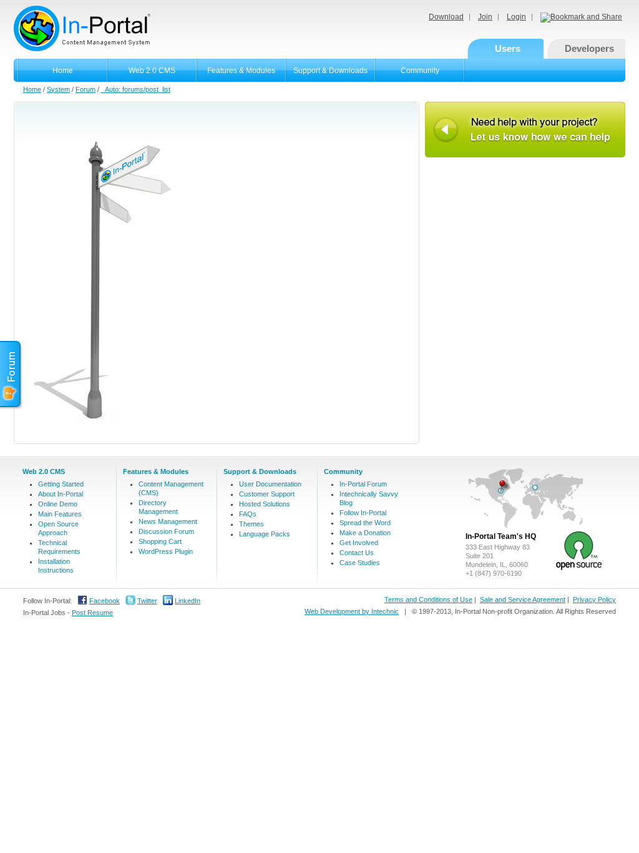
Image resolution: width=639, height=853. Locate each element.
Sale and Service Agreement (522, 599)
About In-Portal (60, 494)
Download (446, 16)
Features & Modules (241, 70)
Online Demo (57, 504)
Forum (85, 89)
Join (485, 16)
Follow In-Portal (362, 512)
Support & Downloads (330, 70)
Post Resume (92, 612)
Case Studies (359, 562)
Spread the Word (365, 522)
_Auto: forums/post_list (135, 89)
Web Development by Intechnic (352, 611)
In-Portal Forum (363, 484)
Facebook (104, 600)
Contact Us (356, 552)
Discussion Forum (166, 531)
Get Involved (358, 542)
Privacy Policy (594, 599)
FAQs (247, 514)
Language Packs (264, 534)
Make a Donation (365, 532)
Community (420, 70)
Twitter (147, 600)
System (58, 89)
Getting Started (61, 484)
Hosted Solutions (264, 504)
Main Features (60, 514)
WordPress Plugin (166, 551)
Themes (251, 524)
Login (516, 16)
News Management (168, 521)
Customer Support (267, 494)
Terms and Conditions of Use (428, 599)
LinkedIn (187, 600)
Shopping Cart (160, 541)
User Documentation (270, 484)
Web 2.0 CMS (152, 70)
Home (62, 70)
